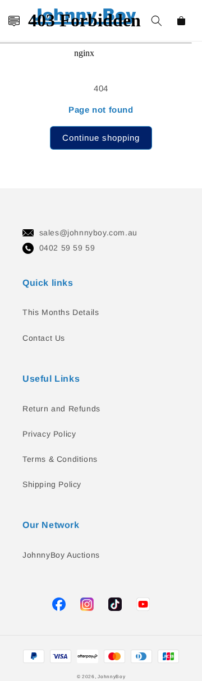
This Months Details (60, 312)
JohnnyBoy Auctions (61, 554)
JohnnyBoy (111, 676)
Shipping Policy (51, 484)
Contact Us (43, 337)
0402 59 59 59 (67, 247)
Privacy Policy (49, 433)
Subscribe (13, 307)
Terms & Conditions (60, 459)
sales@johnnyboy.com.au (88, 232)
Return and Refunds (61, 408)
